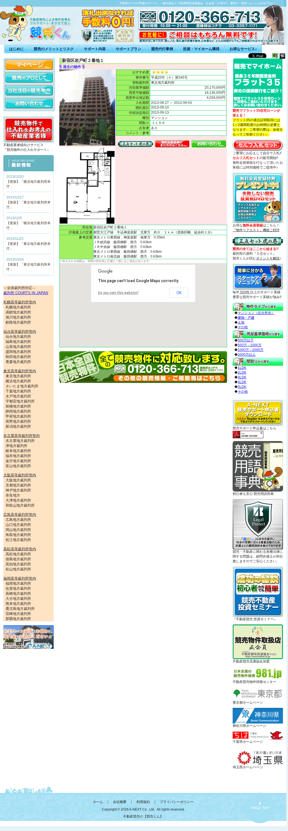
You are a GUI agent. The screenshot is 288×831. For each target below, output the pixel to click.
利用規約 (143, 802)
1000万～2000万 (250, 350)
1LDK (242, 368)
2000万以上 (247, 355)
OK (178, 293)
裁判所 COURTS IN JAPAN (25, 293)
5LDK (242, 387)
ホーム (98, 802)
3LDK (242, 377)
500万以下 (246, 340)
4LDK (242, 382)
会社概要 (119, 802)
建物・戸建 (246, 318)
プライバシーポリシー (176, 802)
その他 (243, 327)
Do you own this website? (118, 293)
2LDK (242, 372)
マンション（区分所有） (256, 313)
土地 (241, 322)
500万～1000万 (249, 345)
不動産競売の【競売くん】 (143, 816)
